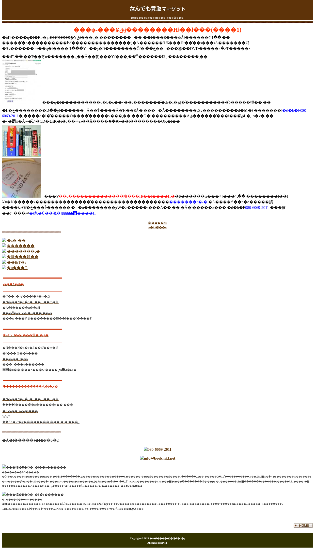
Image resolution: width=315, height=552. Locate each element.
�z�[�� (16, 240)
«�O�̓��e (157, 227)
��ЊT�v (17, 262)
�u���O (17, 268)
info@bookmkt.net (159, 458)
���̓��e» (157, 223)
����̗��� (20, 246)
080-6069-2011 (160, 449)
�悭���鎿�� (22, 257)
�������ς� (23, 251)
